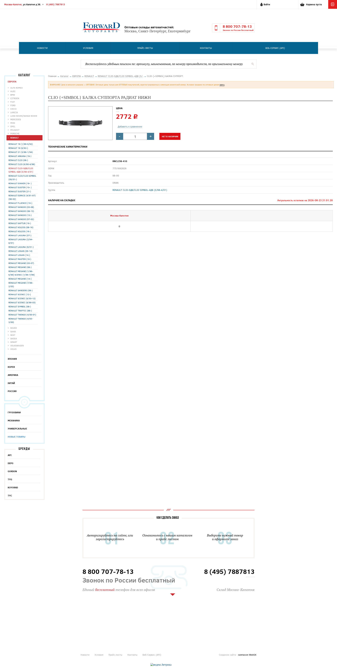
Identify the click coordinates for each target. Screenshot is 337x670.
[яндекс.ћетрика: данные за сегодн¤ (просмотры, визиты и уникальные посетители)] (160, 664)
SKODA (13, 338)
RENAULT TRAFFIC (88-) (20, 310)
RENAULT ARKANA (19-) (19, 156)
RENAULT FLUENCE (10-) (20, 203)
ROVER (13, 327)
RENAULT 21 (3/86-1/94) (20, 152)
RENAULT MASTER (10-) (19, 259)
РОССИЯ (12, 391)
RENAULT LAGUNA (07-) (19, 235)
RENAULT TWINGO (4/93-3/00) (20, 320)
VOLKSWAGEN (17, 345)
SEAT (12, 335)
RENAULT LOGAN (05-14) (20, 251)
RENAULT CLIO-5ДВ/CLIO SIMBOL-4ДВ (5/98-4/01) (20, 170)
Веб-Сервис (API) (275, 48)
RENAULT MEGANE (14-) (20, 278)
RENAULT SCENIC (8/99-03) (22, 302)
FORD (13, 105)
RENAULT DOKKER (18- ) (20, 183)
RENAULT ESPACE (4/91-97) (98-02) (22, 197)
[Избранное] (332, 7)
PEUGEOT (14, 129)
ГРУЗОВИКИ (14, 412)
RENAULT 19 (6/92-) (18, 148)
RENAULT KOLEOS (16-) (19, 231)
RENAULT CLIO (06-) (18, 160)
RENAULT (14, 137)
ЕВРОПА (12, 81)
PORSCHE (14, 133)
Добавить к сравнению (130, 126)
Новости (42, 48)
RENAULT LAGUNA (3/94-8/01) (20, 241)
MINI (12, 122)
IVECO (13, 108)
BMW (12, 94)
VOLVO (13, 349)
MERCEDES (15, 119)
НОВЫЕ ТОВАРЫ (16, 436)
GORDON (12, 471)
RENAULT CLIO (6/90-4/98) (21, 164)
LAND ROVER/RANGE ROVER (23, 115)
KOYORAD (13, 487)
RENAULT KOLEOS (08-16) (20, 227)
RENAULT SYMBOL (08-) (19, 306)
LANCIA (14, 112)
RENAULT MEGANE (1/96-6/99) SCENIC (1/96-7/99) (21, 273)
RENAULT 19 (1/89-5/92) (20, 144)
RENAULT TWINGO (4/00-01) (22, 314)
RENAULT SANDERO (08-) (20, 290)
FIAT (12, 101)
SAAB (13, 331)
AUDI (12, 91)
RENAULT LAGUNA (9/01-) (21, 246)
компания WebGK (247, 654)
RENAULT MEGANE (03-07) (21, 263)
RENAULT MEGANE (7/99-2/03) (20, 284)
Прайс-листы (145, 48)
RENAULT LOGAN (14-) (19, 255)
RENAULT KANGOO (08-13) (21, 211)
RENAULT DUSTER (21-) (19, 191)
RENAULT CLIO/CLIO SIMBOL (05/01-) (22, 177)
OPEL (12, 126)
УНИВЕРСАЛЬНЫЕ (17, 428)
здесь (222, 84)
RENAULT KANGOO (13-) (20, 215)
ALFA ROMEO (16, 87)
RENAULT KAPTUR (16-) (19, 223)
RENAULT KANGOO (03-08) (21, 207)
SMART (13, 342)
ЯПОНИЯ (12, 358)
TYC (10, 495)
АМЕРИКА (13, 375)
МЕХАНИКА (14, 420)
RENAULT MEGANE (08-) (20, 267)
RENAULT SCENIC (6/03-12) (22, 298)
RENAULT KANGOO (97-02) (21, 219)
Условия (88, 48)
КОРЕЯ (11, 366)
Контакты (206, 48)
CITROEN (14, 98)
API (10, 455)
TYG (10, 479)
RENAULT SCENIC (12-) (19, 294)
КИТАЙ (11, 383)
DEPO (10, 463)
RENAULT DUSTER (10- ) (20, 187)
